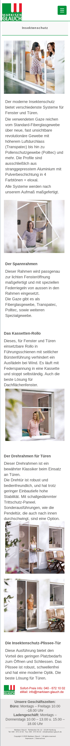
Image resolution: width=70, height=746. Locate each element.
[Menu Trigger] (62, 10)
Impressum (29, 738)
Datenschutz (40, 738)
